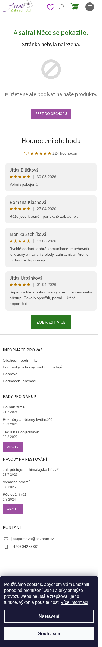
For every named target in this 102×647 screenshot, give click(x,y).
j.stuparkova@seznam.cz (32, 538)
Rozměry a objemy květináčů (27, 419)
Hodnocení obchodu (51, 141)
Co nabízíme (14, 407)
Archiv (12, 447)
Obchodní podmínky (20, 360)
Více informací (74, 602)
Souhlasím (49, 633)
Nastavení (49, 616)
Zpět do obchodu (51, 113)
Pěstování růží (15, 494)
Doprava (10, 374)
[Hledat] (61, 6)
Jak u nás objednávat (21, 432)
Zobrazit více (51, 322)
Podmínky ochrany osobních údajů (32, 367)
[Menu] (89, 6)
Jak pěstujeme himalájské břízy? (31, 469)
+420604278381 (25, 546)
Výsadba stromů (17, 482)
